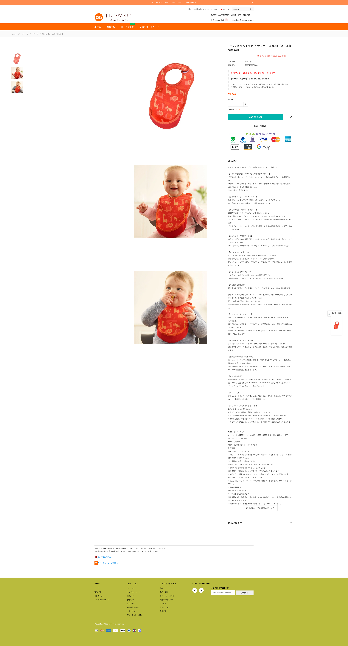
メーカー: (231, 62)
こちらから (270, 508)
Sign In (235, 20)
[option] (170, 96)
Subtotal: (231, 109)
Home (13, 34)
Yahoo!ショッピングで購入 (108, 563)
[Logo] (114, 17)
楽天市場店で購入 (104, 557)
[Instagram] (201, 590)
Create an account (247, 20)
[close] (252, 2)
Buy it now (260, 126)
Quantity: (231, 100)
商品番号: (231, 65)
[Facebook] (194, 590)
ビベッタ (248, 62)
